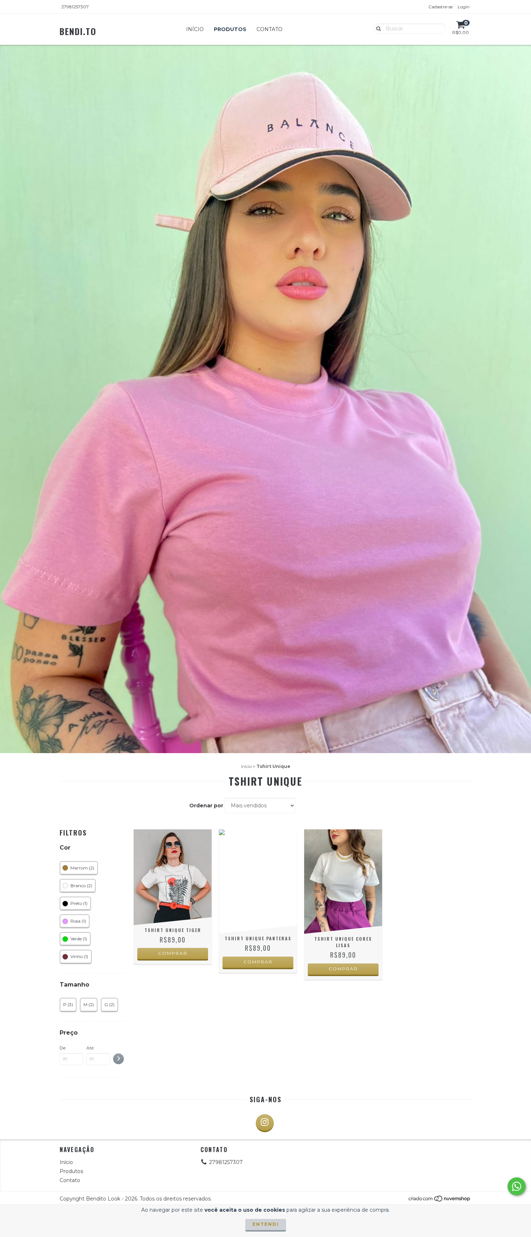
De (62, 1048)
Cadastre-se (440, 6)
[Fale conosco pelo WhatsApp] (517, 1186)
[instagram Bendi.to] (265, 1123)
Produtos (230, 29)
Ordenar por (206, 805)
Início (195, 29)
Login (464, 6)
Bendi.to (78, 31)
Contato (269, 29)
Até (90, 1048)
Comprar (172, 953)
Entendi (265, 1224)
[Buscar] (377, 28)
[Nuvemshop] (439, 1200)
